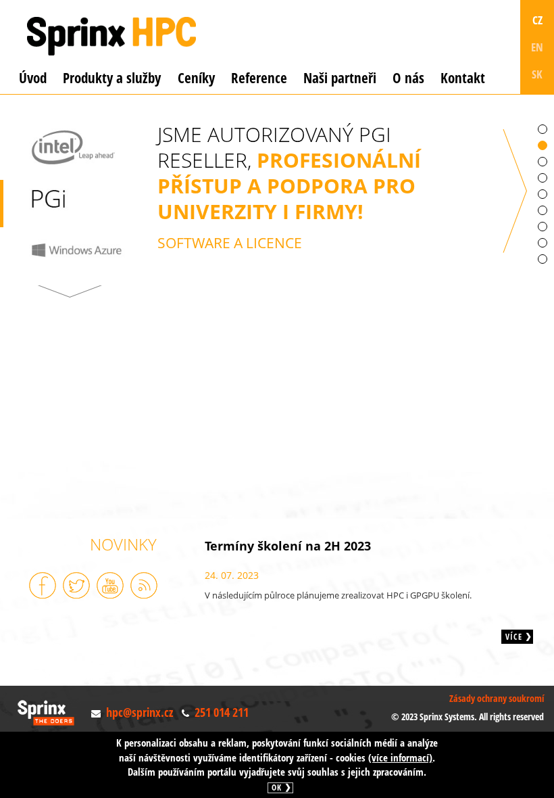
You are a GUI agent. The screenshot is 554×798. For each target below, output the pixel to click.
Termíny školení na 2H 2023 (288, 546)
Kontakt (462, 77)
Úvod (33, 77)
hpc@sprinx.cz (139, 712)
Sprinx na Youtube (110, 585)
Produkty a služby (112, 77)
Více (513, 636)
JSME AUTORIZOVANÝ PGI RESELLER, (289, 187)
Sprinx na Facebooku (42, 585)
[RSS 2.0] (143, 585)
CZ (537, 20)
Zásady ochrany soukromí (496, 698)
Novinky (123, 544)
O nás (408, 77)
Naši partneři (339, 77)
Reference (259, 77)
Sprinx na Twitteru (76, 585)
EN (537, 47)
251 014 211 (222, 712)
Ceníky (196, 77)
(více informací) (400, 757)
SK (537, 74)
